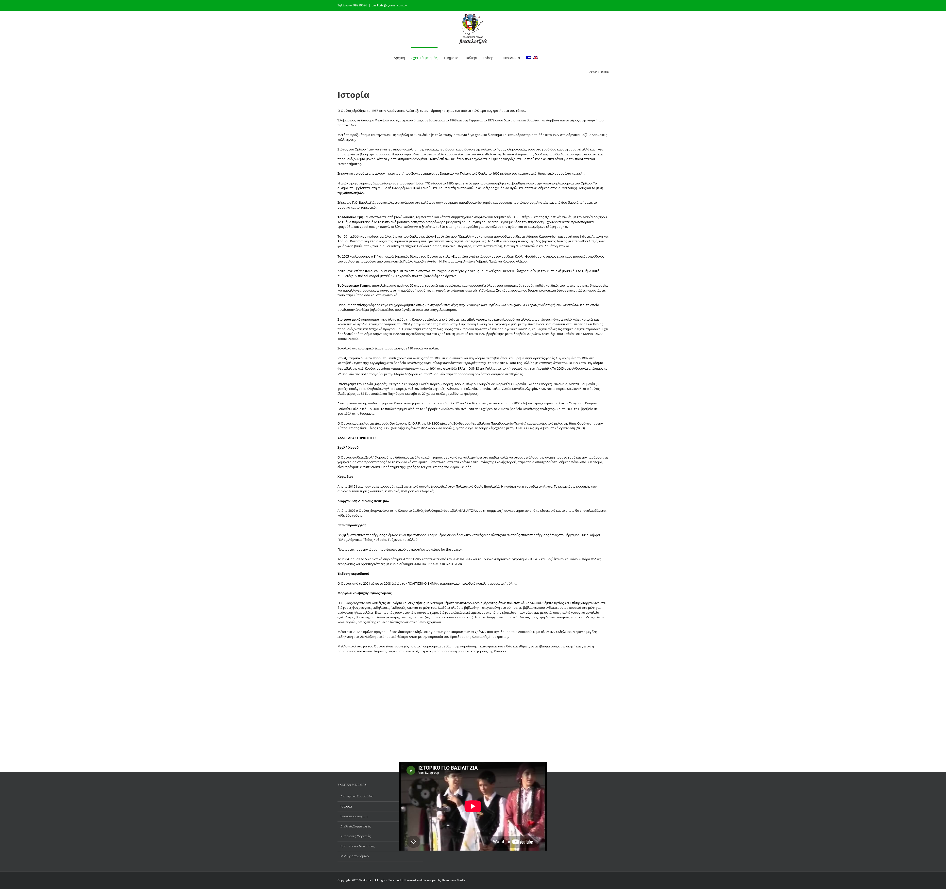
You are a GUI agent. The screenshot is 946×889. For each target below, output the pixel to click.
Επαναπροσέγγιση (354, 816)
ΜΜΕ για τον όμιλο (354, 856)
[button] (545, 57)
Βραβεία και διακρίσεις (357, 846)
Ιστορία (346, 806)
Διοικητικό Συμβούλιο (356, 796)
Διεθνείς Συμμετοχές (355, 826)
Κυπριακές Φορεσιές (355, 836)
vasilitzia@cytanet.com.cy (389, 5)
